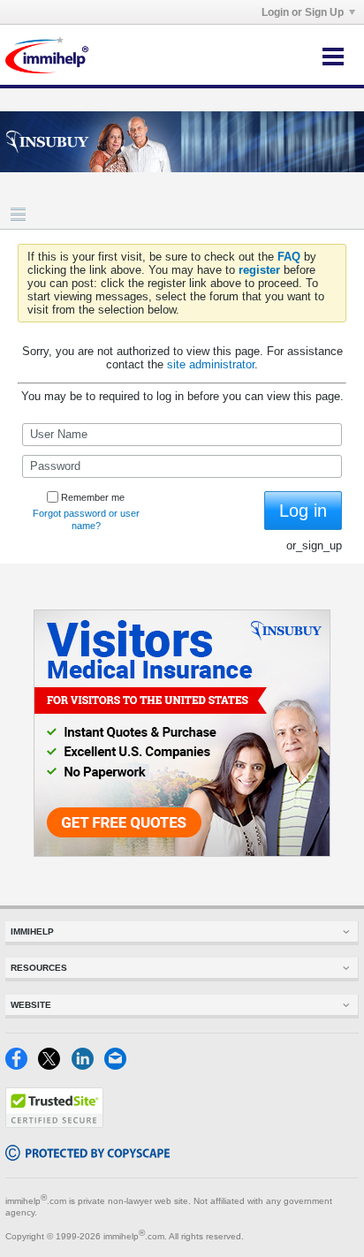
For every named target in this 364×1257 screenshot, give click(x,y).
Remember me (93, 497)
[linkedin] (88, 1065)
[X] (54, 1065)
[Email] (118, 1065)
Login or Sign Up (303, 12)
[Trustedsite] (54, 1124)
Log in (303, 510)
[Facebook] (21, 1065)
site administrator (210, 364)
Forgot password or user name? (86, 519)
